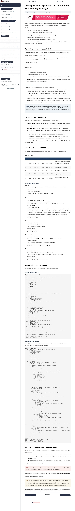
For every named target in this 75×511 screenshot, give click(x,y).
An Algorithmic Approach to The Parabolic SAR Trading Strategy (39, 12)
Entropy (4, 5)
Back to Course (47, 494)
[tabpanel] (48, 253)
